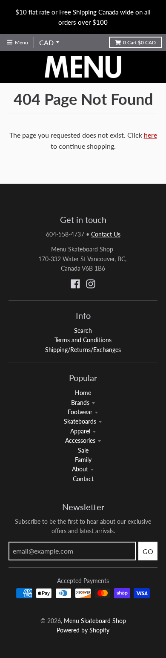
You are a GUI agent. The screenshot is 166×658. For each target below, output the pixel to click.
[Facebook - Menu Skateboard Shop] (75, 284)
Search (83, 330)
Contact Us (105, 234)
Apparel (80, 431)
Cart (139, 42)
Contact (83, 478)
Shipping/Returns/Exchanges (83, 349)
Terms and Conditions (83, 339)
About (80, 469)
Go (148, 551)
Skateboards (80, 421)
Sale (83, 450)
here (150, 135)
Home (83, 392)
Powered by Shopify (83, 630)
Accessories (80, 440)
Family (83, 459)
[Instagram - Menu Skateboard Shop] (91, 284)
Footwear (80, 412)
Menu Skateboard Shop (95, 620)
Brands (80, 402)
